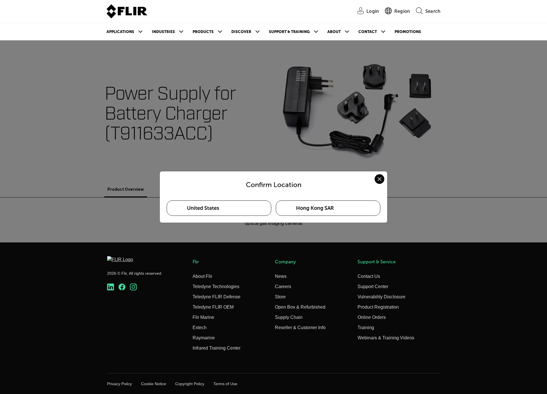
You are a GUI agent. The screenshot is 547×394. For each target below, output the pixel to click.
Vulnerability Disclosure (381, 296)
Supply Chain (289, 317)
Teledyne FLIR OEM (213, 307)
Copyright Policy (189, 383)
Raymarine (204, 337)
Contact (367, 32)
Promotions (408, 32)
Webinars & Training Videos (386, 337)
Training (366, 327)
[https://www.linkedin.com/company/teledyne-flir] (110, 287)
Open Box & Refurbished (300, 307)
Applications (120, 32)
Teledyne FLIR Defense (216, 296)
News (281, 276)
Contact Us (369, 276)
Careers (283, 286)
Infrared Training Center (216, 348)
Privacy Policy (119, 383)
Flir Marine (203, 317)
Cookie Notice (153, 383)
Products (203, 32)
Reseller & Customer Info (300, 327)
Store (280, 296)
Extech (200, 327)
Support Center (373, 286)
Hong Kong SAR (315, 208)
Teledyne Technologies (216, 286)
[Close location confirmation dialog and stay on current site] (379, 179)
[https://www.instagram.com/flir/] (133, 287)
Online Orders (372, 317)
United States (203, 208)
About (334, 32)
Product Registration (378, 307)
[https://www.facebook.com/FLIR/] (122, 287)
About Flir (202, 276)
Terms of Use (225, 383)
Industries (163, 32)
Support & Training (289, 32)
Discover (241, 32)
